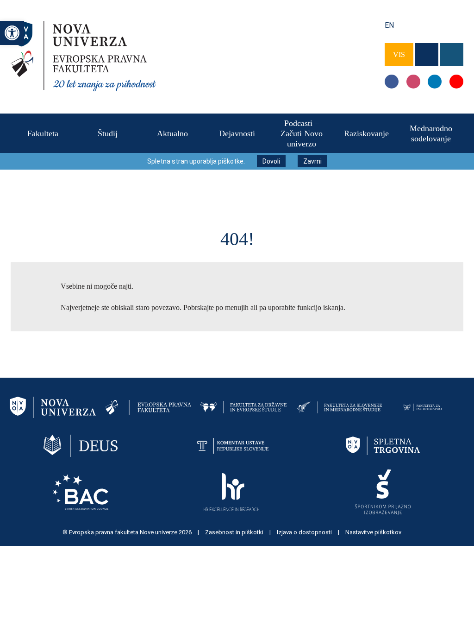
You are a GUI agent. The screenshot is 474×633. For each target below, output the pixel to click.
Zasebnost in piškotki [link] (235, 532)
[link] (12, 33)
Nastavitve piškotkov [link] (373, 532)
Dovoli (271, 161)
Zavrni (312, 161)
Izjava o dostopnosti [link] (305, 532)
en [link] (389, 25)
